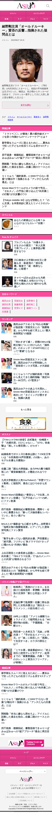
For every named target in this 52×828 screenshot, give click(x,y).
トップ (26, 752)
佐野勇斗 (31, 301)
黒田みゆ (6, 301)
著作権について (39, 797)
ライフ (16, 226)
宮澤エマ (18, 308)
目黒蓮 (5, 312)
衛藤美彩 (18, 304)
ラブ (19, 763)
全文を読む (26, 105)
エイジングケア (39, 758)
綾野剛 (46, 117)
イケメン (11, 117)
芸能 (15, 254)
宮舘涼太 (18, 301)
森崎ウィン (32, 308)
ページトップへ (26, 771)
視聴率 (10, 120)
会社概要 (12, 794)
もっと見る (26, 409)
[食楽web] (26, 429)
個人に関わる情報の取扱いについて (19, 797)
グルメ (32, 763)
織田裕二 (31, 304)
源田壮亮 (6, 304)
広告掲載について (26, 800)
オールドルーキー (24, 117)
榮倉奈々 (37, 117)
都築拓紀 (6, 308)
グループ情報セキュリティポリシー (30, 794)
